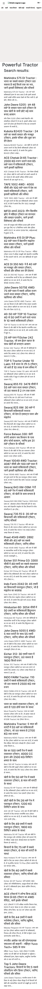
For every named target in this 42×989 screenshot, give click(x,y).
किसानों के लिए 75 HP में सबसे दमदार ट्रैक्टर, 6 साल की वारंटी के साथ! (20, 850)
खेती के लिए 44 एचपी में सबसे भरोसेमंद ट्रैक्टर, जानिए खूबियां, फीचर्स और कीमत (19, 920)
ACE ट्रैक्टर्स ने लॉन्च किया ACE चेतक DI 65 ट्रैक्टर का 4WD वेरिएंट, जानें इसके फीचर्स (20, 897)
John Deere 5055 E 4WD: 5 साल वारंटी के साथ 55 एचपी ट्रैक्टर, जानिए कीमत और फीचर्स (20, 634)
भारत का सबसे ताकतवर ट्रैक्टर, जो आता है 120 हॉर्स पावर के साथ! (21, 705)
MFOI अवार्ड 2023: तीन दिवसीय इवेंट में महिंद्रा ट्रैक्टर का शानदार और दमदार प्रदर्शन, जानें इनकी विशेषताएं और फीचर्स (20, 215)
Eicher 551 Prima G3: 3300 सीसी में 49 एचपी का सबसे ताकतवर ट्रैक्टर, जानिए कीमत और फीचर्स (21, 564)
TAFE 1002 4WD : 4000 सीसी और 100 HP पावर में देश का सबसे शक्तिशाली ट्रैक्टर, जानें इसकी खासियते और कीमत (20, 189)
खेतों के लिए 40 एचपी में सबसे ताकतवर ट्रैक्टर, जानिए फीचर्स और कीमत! (21, 874)
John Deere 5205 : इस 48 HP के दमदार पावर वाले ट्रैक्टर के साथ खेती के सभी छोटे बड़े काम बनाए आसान (20, 109)
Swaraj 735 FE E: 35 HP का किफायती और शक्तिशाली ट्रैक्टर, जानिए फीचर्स (20, 517)
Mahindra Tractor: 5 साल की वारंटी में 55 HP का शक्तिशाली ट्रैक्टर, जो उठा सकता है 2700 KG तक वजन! (20, 728)
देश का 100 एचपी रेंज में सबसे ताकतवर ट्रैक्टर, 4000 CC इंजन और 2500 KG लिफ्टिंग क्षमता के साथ (18, 755)
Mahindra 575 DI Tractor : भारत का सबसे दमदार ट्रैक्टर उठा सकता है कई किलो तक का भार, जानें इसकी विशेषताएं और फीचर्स (20, 82)
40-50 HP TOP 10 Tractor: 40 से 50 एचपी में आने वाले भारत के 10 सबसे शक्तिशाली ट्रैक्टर (20, 317)
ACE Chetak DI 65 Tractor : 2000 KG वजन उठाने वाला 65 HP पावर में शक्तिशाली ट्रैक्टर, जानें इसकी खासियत (21, 162)
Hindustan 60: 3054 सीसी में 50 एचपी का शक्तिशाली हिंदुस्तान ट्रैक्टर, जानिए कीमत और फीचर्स (20, 610)
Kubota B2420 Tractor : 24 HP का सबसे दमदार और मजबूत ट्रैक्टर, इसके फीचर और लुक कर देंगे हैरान (21, 136)
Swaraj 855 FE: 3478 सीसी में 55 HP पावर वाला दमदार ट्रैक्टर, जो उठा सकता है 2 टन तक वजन (21, 387)
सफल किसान (13, 8)
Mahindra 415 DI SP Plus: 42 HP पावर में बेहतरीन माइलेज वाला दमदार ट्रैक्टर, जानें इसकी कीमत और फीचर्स (20, 242)
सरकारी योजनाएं (30, 8)
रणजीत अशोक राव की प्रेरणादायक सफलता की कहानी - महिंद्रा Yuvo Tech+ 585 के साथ (21, 944)
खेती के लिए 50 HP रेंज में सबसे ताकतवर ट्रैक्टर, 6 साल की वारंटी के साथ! (20, 780)
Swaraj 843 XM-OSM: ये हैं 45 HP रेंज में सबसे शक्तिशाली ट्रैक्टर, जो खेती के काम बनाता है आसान (20, 492)
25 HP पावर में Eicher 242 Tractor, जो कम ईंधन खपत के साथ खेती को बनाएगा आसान (19, 341)
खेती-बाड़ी (21, 8)
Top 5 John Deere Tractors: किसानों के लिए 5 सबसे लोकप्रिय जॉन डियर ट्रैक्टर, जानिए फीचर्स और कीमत (21, 968)
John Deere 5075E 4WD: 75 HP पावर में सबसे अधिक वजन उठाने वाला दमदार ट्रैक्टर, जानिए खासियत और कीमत (20, 292)
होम (2, 8)
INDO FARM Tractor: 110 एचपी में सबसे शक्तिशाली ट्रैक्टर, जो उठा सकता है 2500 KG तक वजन (20, 682)
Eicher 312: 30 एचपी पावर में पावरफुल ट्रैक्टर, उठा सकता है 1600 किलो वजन (19, 657)
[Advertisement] (21, 40)
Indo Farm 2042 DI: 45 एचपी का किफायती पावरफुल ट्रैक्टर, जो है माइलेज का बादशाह (21, 587)
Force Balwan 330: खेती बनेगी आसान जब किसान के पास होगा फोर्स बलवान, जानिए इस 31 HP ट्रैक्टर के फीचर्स (19, 438)
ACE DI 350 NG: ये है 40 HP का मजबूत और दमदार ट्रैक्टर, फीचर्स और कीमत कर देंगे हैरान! (20, 267)
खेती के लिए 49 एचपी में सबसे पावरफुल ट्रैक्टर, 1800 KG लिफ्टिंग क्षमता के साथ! (18, 827)
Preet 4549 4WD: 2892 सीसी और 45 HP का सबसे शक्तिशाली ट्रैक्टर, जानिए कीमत (19, 540)
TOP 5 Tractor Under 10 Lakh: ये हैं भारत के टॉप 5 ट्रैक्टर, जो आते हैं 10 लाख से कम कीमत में (21, 364)
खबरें (6, 8)
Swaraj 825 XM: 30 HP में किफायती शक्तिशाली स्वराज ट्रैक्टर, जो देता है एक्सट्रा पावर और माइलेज (21, 412)
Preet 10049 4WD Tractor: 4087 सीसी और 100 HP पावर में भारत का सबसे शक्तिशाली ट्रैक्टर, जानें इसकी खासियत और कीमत (21, 465)
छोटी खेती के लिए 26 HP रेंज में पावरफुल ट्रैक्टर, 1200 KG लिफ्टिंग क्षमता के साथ (19, 804)
